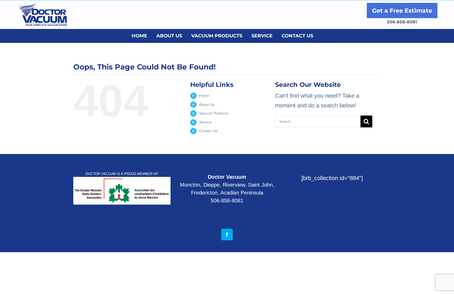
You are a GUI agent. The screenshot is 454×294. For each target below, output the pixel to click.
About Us (206, 104)
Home (204, 95)
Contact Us (208, 131)
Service (205, 122)
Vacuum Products (213, 113)
